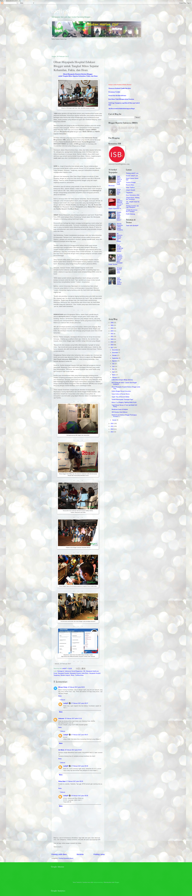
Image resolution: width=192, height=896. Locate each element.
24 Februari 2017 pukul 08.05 (76, 687)
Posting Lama (99, 854)
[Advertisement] (88, 47)
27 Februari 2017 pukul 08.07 (79, 703)
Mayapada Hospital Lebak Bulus (79, 673)
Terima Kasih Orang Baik (119, 192)
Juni (113, 366)
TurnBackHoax (79, 675)
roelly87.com (67, 11)
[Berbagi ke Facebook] (83, 668)
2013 (112, 432)
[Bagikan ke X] (81, 668)
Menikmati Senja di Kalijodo (120, 409)
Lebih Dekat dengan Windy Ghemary (122, 380)
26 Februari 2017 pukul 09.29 (73, 750)
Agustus (114, 361)
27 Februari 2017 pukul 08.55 (74, 781)
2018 (112, 345)
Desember (115, 350)
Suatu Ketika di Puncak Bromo (121, 394)
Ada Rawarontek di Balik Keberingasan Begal (121, 108)
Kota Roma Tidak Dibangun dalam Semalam (121, 99)
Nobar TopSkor (130, 187)
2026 (112, 322)
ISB (84, 671)
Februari (114, 377)
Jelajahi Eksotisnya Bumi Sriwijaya (131, 210)
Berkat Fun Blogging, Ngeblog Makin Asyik (124, 402)
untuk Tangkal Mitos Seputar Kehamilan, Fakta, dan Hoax (78, 76)
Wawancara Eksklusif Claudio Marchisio (119, 88)
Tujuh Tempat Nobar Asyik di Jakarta (119, 281)
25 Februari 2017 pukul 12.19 (73, 718)
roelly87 (65, 703)
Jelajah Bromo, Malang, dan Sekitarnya (133, 198)
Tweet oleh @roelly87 (132, 225)
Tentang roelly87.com (132, 173)
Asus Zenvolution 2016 (132, 195)
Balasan (62, 700)
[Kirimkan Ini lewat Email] (77, 668)
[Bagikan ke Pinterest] (85, 668)
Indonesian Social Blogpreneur (73, 671)
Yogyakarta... (130, 192)
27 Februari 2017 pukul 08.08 (79, 766)
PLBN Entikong (130, 214)
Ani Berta (61, 750)
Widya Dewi (62, 781)
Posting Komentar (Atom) (66, 858)
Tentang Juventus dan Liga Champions (132, 206)
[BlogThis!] (79, 668)
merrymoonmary (98, 882)
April (113, 372)
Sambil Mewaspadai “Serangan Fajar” (122, 399)
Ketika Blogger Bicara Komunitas (121, 391)
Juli (113, 363)
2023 (112, 331)
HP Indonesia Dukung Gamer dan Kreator (119, 237)
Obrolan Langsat (65, 675)
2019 (112, 342)
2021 (112, 336)
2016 (112, 423)
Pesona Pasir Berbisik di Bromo (117, 95)
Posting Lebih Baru (59, 854)
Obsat (72, 675)
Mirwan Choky (62, 687)
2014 (112, 429)
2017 (112, 347)
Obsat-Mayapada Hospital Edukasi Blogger (78, 74)
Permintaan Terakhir (114, 92)
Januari (114, 420)
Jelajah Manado (130, 190)
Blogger (117, 882)
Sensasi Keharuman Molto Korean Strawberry (120, 227)
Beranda (80, 854)
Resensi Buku (130, 185)
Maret (114, 375)
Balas (60, 696)
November (115, 352)
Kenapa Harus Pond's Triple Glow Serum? (119, 216)
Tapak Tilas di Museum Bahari (120, 397)
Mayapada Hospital (63, 673)
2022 (112, 333)
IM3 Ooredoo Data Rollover (119, 412)
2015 (112, 426)
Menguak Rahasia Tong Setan (119, 270)
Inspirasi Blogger (131, 182)
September (115, 358)
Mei (113, 369)
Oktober (114, 355)
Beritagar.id (61, 671)
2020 (112, 339)
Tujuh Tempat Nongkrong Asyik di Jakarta (120, 248)
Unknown (61, 718)
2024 (112, 328)
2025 (112, 325)
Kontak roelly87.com (132, 175)
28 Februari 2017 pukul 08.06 (79, 795)
